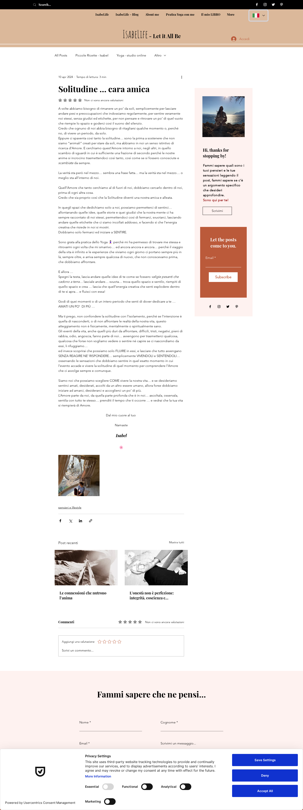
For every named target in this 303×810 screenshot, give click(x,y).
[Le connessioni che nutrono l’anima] (86, 567)
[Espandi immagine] (79, 475)
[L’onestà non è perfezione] (156, 567)
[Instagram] (265, 4)
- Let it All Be (151, 36)
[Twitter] (273, 4)
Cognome (168, 722)
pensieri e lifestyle (69, 507)
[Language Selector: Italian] (258, 15)
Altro (158, 55)
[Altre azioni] (181, 76)
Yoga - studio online (131, 55)
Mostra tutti (176, 542)
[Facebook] (257, 4)
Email (210, 257)
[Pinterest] (282, 4)
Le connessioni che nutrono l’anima (83, 595)
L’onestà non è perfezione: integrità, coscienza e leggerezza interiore (152, 595)
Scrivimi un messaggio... (178, 743)
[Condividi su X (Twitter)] (70, 521)
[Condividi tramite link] (91, 521)
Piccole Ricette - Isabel (91, 55)
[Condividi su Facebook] (60, 521)
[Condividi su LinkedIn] (80, 521)
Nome (84, 722)
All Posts (61, 55)
